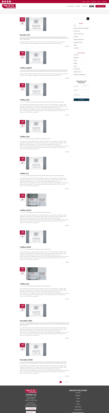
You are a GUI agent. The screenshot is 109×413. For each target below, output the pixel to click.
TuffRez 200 (24, 100)
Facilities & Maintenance (79, 74)
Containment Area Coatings (63, 70)
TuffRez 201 (24, 284)
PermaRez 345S (26, 321)
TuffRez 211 (24, 173)
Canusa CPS (77, 31)
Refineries (76, 57)
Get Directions (33, 400)
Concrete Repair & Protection (52, 70)
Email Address (77, 94)
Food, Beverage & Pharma (24, 71)
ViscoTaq (76, 48)
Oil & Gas (76, 54)
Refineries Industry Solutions (50, 38)
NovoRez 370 (25, 35)
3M (75, 25)
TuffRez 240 (24, 137)
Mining (75, 63)
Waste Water (77, 69)
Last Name (76, 90)
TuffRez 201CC (25, 210)
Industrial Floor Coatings (33, 71)
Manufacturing (77, 71)
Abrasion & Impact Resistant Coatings (32, 70)
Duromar (76, 36)
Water (75, 66)
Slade (75, 45)
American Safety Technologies (81, 28)
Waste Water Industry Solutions (61, 38)
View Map (27, 400)
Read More (67, 46)
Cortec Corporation (78, 33)
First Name (76, 86)
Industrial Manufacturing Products (44, 71)
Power (75, 60)
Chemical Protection (43, 70)
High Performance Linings (58, 361)
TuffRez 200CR (26, 68)
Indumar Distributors (79, 39)
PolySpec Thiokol (42, 38)
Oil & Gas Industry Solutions (33, 38)
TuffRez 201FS (25, 247)
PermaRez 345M (26, 360)
